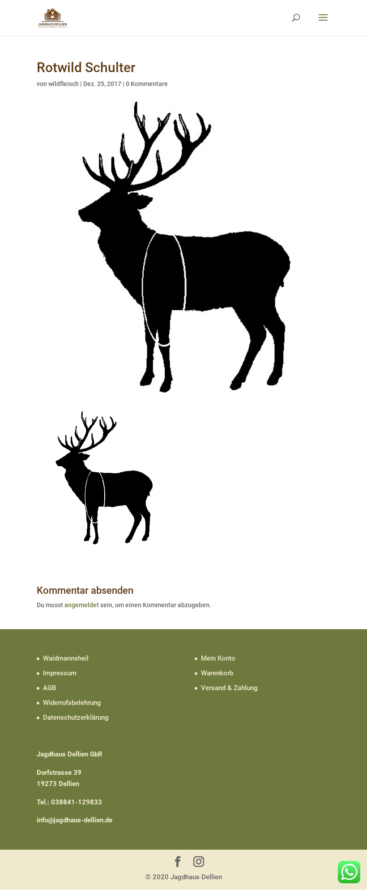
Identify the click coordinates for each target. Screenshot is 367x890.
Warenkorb (217, 673)
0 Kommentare (147, 83)
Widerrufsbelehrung (72, 703)
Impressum (60, 673)
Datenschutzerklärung (76, 717)
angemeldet (81, 605)
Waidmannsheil (66, 658)
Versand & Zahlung (229, 688)
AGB (49, 688)
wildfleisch (63, 83)
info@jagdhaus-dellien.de (74, 820)
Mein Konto (218, 658)
